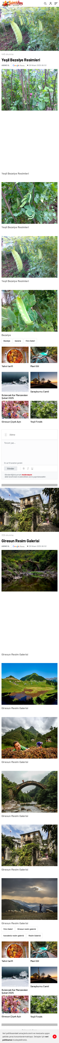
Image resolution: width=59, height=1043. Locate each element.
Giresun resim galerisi (26, 929)
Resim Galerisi (35, 935)
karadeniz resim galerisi (13, 935)
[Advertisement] (29, 141)
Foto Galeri (30, 341)
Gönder (10, 468)
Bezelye (6, 341)
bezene (18, 341)
